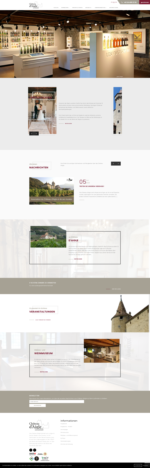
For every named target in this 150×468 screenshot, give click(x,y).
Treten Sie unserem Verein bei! (91, 186)
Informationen (113, 7)
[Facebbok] (30, 450)
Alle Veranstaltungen (43, 320)
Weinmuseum (65, 7)
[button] (31, 133)
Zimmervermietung (100, 7)
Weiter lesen (39, 39)
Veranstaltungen (77, 7)
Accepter (138, 465)
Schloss (56, 7)
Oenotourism (65, 432)
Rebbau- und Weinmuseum (69, 435)
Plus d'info (145, 465)
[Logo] (39, 425)
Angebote (88, 7)
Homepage (64, 429)
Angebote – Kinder (66, 426)
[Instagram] (34, 450)
